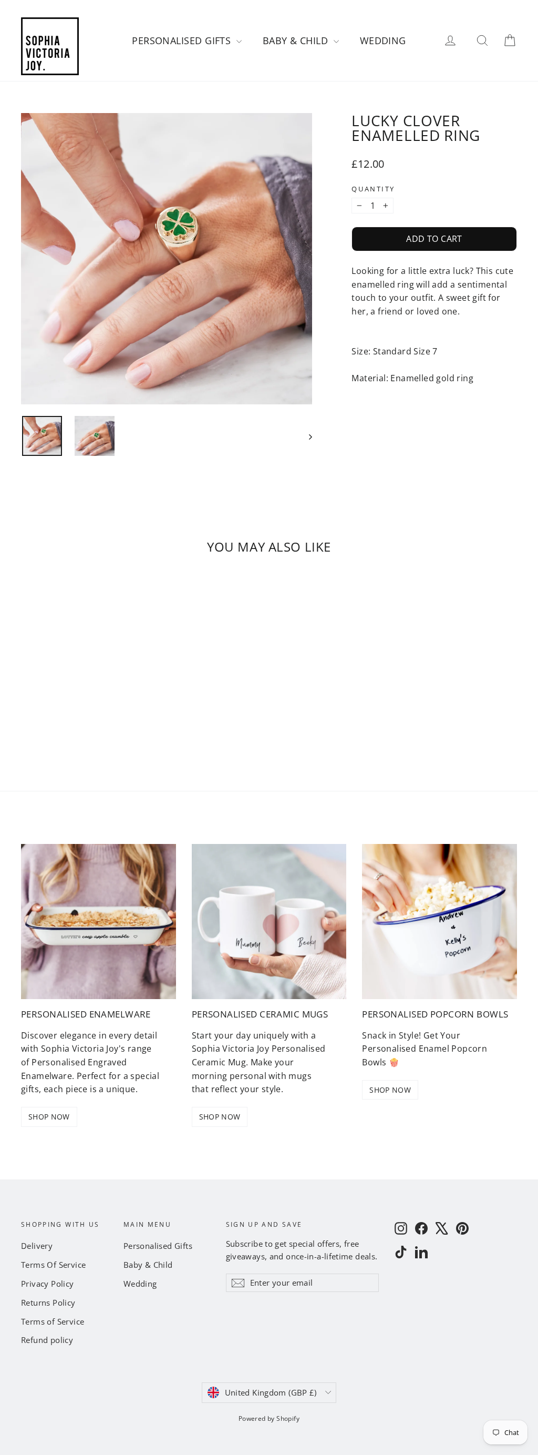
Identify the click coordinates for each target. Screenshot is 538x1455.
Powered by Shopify (269, 1418)
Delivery (37, 1245)
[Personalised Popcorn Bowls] (439, 921)
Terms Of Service (53, 1264)
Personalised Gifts (183, 40)
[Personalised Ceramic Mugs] (269, 921)
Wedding (383, 40)
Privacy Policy (47, 1283)
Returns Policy (48, 1302)
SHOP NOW (49, 1117)
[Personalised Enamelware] (98, 921)
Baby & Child (297, 40)
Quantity (373, 189)
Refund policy (47, 1340)
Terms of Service (52, 1321)
